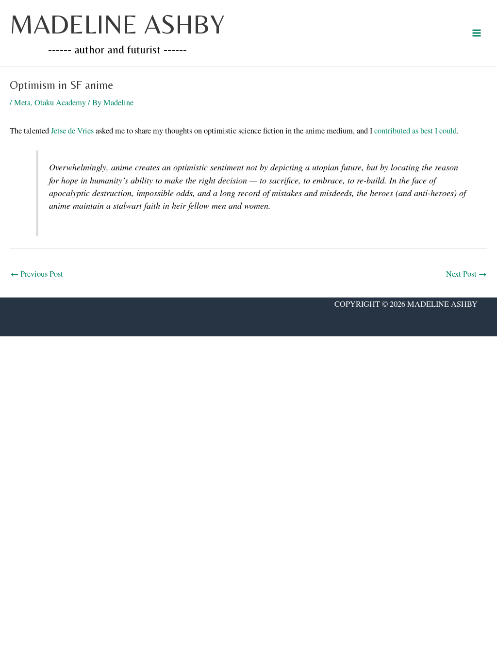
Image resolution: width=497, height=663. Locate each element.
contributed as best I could (415, 130)
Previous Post (37, 273)
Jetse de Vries (72, 130)
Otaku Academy (60, 102)
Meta (22, 102)
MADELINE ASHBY (117, 24)
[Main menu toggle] (476, 33)
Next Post (466, 273)
